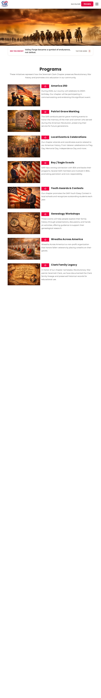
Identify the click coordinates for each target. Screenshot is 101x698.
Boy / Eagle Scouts (62, 162)
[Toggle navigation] (97, 4)
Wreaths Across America (67, 239)
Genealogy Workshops (65, 213)
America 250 (59, 85)
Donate (87, 4)
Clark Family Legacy (64, 264)
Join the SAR (75, 4)
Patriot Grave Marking (65, 111)
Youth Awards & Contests (67, 188)
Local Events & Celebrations (68, 137)
